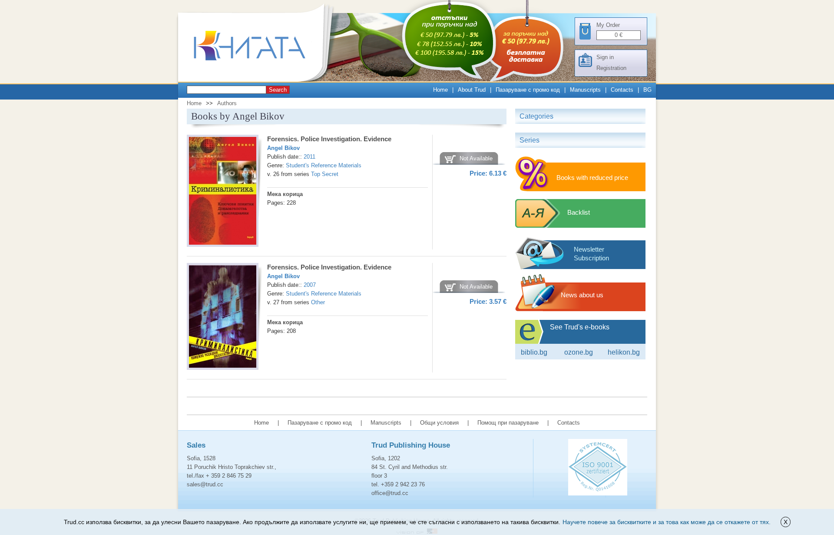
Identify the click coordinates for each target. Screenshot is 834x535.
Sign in (605, 57)
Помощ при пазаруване (508, 422)
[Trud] (258, 79)
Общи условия (439, 422)
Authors (227, 103)
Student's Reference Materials (323, 165)
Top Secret (324, 174)
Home (440, 89)
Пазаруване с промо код (528, 89)
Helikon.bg (624, 352)
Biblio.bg (534, 352)
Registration (611, 68)
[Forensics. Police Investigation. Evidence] (222, 192)
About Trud (472, 89)
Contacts (622, 89)
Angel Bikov (283, 148)
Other (318, 302)
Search (278, 89)
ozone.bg (578, 352)
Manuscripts (585, 89)
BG (647, 89)
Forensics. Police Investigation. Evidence (329, 139)
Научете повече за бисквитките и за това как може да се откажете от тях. (667, 521)
